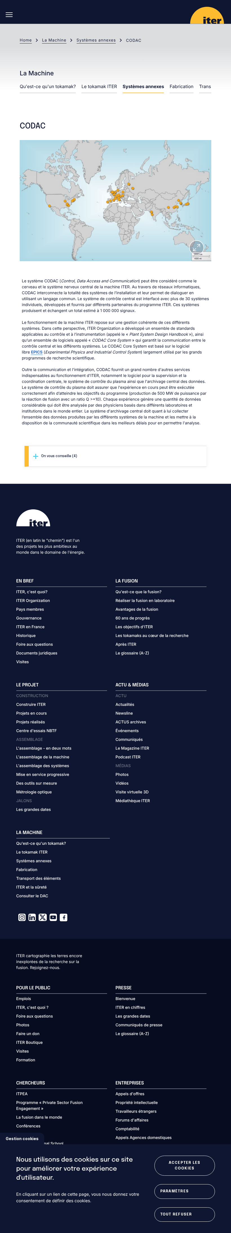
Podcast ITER (128, 757)
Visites (22, 662)
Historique (26, 635)
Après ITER (125, 644)
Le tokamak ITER (99, 86)
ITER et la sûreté (31, 887)
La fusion (126, 581)
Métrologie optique (34, 792)
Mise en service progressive (42, 774)
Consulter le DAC (32, 896)
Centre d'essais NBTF (36, 730)
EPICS (37, 352)
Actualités (124, 704)
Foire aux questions (34, 644)
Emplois (23, 998)
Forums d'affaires (131, 1120)
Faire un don (28, 1033)
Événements (127, 730)
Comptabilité (127, 1129)
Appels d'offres (130, 1094)
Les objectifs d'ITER (134, 627)
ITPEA (22, 1094)
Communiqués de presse (138, 1025)
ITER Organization (33, 600)
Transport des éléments (38, 878)
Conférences (28, 1126)
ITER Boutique (29, 1042)
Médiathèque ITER (132, 800)
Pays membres (30, 609)
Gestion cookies (22, 1138)
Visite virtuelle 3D (132, 792)
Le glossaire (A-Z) (132, 653)
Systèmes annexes (96, 40)
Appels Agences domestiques (143, 1137)
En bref (25, 581)
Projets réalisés (30, 722)
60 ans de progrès (132, 618)
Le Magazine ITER (132, 748)
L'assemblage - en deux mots (44, 748)
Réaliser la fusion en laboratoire (145, 600)
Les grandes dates (33, 809)
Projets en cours (31, 713)
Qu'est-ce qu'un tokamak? (48, 86)
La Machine (54, 40)
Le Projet (27, 685)
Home (26, 40)
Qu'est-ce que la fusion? (138, 592)
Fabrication (181, 86)
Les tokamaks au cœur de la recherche (151, 635)
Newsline (124, 713)
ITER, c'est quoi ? (32, 1007)
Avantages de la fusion (136, 609)
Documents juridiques (36, 653)
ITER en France (30, 627)
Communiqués (129, 739)
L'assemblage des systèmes (42, 765)
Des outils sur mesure (36, 783)
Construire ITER (31, 704)
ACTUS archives (130, 722)
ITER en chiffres (130, 1007)
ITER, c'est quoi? (32, 592)
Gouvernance (29, 618)
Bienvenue (125, 998)
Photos (121, 774)
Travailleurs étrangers (136, 1111)
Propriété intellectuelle (136, 1102)
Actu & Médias (131, 685)
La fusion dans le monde (39, 1117)
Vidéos (121, 783)
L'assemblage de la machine (42, 757)
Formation (25, 1060)
